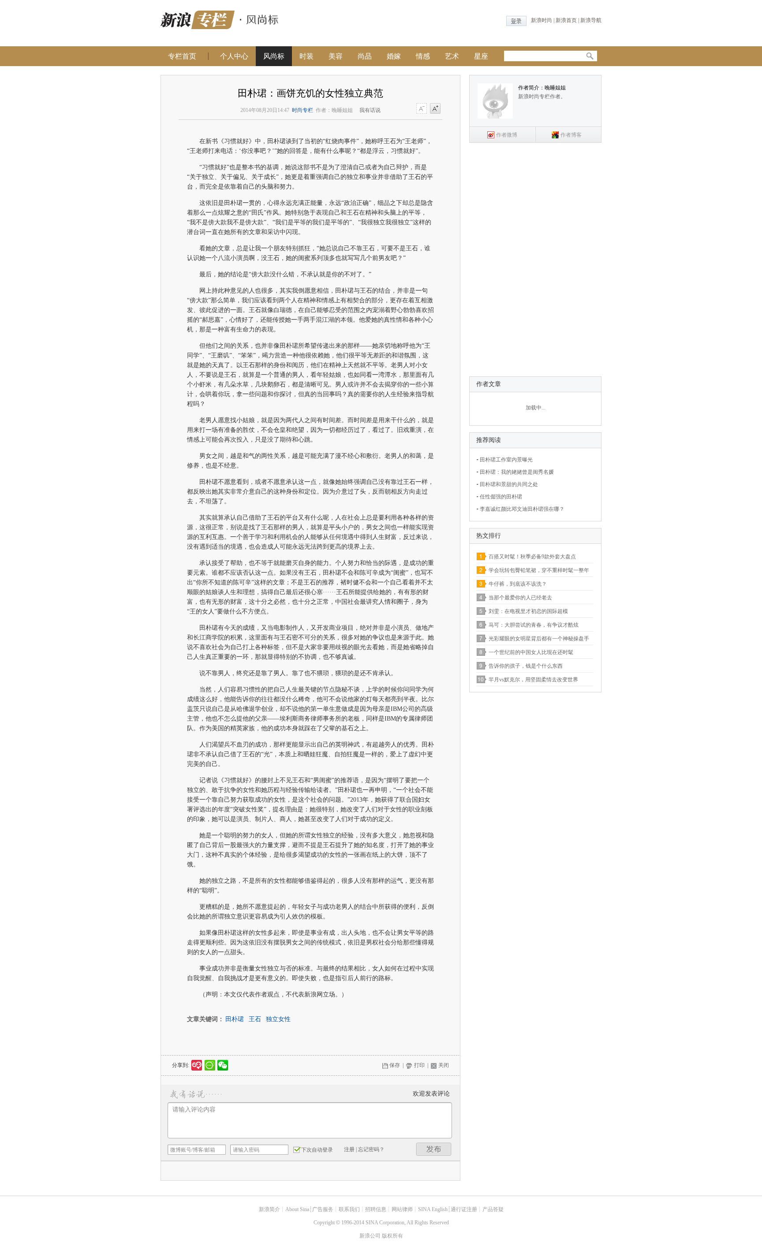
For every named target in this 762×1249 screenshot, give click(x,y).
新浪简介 (269, 1209)
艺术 (452, 56)
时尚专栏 (302, 110)
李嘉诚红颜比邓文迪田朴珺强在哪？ (522, 509)
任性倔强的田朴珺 (501, 497)
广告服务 (322, 1209)
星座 (481, 56)
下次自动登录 (317, 1150)
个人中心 (234, 56)
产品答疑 (493, 1209)
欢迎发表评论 (431, 1093)
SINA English (433, 1209)
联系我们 (349, 1209)
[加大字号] (435, 109)
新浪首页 (566, 20)
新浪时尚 (541, 20)
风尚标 (273, 56)
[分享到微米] (196, 1065)
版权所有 (392, 1236)
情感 (423, 56)
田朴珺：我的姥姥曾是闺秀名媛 (517, 472)
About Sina (297, 1209)
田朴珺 (234, 1019)
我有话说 (370, 110)
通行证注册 (464, 1209)
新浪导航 (590, 20)
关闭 (443, 1065)
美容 (336, 56)
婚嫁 (394, 56)
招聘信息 (375, 1209)
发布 (434, 1149)
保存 (394, 1065)
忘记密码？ (371, 1149)
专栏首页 (182, 56)
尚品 (365, 56)
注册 (349, 1149)
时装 (306, 56)
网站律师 (402, 1209)
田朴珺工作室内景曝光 (506, 460)
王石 (255, 1019)
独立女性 (278, 1019)
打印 (419, 1065)
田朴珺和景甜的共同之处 (509, 484)
